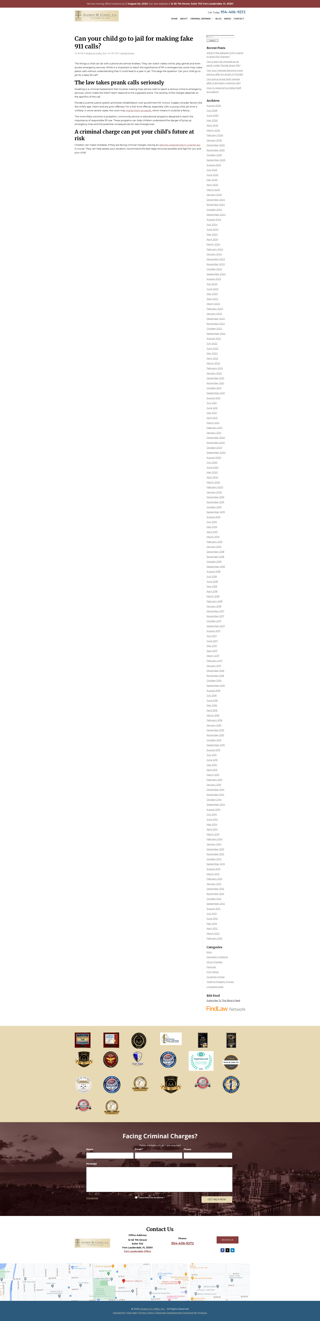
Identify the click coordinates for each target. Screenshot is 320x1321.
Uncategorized (215, 987)
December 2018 (215, 551)
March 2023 (213, 304)
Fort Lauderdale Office (137, 1251)
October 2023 (214, 269)
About (184, 19)
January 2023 (214, 313)
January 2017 (214, 666)
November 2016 (215, 675)
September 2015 (216, 745)
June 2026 (212, 115)
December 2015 (215, 730)
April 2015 (212, 770)
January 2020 (214, 492)
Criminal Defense (200, 19)
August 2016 (213, 690)
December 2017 (215, 611)
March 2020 (213, 482)
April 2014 (212, 829)
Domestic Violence (217, 957)
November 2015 (215, 735)
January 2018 (214, 606)
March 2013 (213, 874)
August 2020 (214, 457)
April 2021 (212, 418)
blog (209, 952)
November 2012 (215, 894)
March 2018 (213, 596)
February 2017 (214, 660)
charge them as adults (138, 110)
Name (89, 1149)
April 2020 (212, 477)
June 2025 (212, 175)
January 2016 (214, 725)
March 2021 (213, 423)
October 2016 (214, 680)
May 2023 (212, 294)
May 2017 (212, 646)
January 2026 (214, 140)
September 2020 (216, 452)
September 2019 (216, 512)
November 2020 (216, 442)
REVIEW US (228, 1240)
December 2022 (216, 318)
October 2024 (214, 209)
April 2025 (212, 185)
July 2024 (212, 224)
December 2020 (216, 437)
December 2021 (215, 378)
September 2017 (216, 626)
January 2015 (214, 784)
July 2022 (212, 343)
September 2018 (216, 566)
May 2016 (212, 705)
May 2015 (212, 765)
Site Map (132, 1312)
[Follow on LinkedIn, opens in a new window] (232, 1250)
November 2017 (215, 616)
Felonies (211, 967)
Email (139, 1149)
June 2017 (212, 641)
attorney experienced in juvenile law (179, 145)
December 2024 (216, 199)
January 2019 (214, 546)
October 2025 (214, 155)
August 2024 (214, 219)
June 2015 (212, 760)
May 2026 (212, 120)
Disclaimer (92, 1198)
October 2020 (214, 447)
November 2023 (216, 264)
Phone (187, 1149)
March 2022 (213, 363)
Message (91, 1163)
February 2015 (214, 779)
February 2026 (215, 135)
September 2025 (216, 160)
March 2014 (213, 834)
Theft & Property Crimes (220, 982)
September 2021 (216, 393)
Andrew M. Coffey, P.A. (96, 53)
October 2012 (214, 899)
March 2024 (213, 244)
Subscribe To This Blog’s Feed (223, 1000)
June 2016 (212, 700)
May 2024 (212, 234)
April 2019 (212, 532)
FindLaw (202, 1312)
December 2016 (215, 670)
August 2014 (213, 809)
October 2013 (214, 859)
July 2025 (212, 170)
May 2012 (212, 923)
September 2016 (216, 685)
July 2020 (212, 462)
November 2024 (216, 204)
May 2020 (212, 472)
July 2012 (212, 913)
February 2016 (214, 720)
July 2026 (212, 110)
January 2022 (214, 373)
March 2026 (213, 130)
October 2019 (214, 507)
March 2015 (213, 775)
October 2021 (214, 388)
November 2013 (215, 854)
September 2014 (216, 804)
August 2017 (213, 631)
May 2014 (212, 824)
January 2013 (214, 884)
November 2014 (215, 794)
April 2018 (212, 591)
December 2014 (215, 789)
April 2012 (212, 928)
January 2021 (214, 432)
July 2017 (212, 636)
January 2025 (214, 194)
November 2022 (216, 323)
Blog (219, 19)
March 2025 (213, 190)
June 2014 (212, 819)
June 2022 (212, 348)
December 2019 (215, 497)
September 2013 (216, 864)
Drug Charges (214, 962)
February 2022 (215, 368)
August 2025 (214, 165)
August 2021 (213, 398)
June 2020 (212, 467)
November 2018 (215, 556)
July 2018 (212, 576)
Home (174, 19)
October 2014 (214, 799)
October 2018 (214, 561)
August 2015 (213, 750)
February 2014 (214, 839)
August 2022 (214, 338)
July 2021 (212, 403)
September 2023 (216, 274)
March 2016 (213, 715)
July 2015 (212, 755)
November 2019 (215, 502)
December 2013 (215, 849)
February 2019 (214, 542)
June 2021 (212, 408)
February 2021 (214, 427)
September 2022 (216, 333)
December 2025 (216, 145)
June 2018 (212, 581)
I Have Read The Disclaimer (152, 1198)
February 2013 (214, 879)
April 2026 (212, 125)
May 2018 (212, 586)
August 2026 (214, 105)
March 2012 (213, 933)
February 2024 (215, 249)
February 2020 (215, 487)
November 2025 (216, 150)
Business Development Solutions (174, 1312)
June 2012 (212, 918)
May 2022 (212, 353)
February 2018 (214, 601)
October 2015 (214, 740)
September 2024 (216, 214)
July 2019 (212, 522)
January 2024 (214, 254)
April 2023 (212, 299)
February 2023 (215, 309)
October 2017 (214, 621)
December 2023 (216, 259)
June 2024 (212, 229)
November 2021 (215, 383)
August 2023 (214, 279)
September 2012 (216, 903)
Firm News (213, 972)
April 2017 (212, 651)
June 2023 (212, 289)
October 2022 (214, 328)
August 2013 (213, 869)
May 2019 (212, 527)
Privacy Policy (146, 1312)
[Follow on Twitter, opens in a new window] (228, 1250)
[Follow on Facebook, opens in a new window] (222, 1250)
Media (227, 19)
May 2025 (212, 180)
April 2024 (212, 239)
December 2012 (215, 889)
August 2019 (213, 517)
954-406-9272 (233, 12)
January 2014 (214, 844)
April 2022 (212, 358)
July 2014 (212, 814)
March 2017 (213, 655)
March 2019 (213, 537)
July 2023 (212, 284)
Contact (239, 19)
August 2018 (213, 571)
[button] (317, 1302)
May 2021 (212, 413)
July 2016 (212, 695)
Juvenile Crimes (127, 53)
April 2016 (212, 710)
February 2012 (214, 938)
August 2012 (213, 908)
